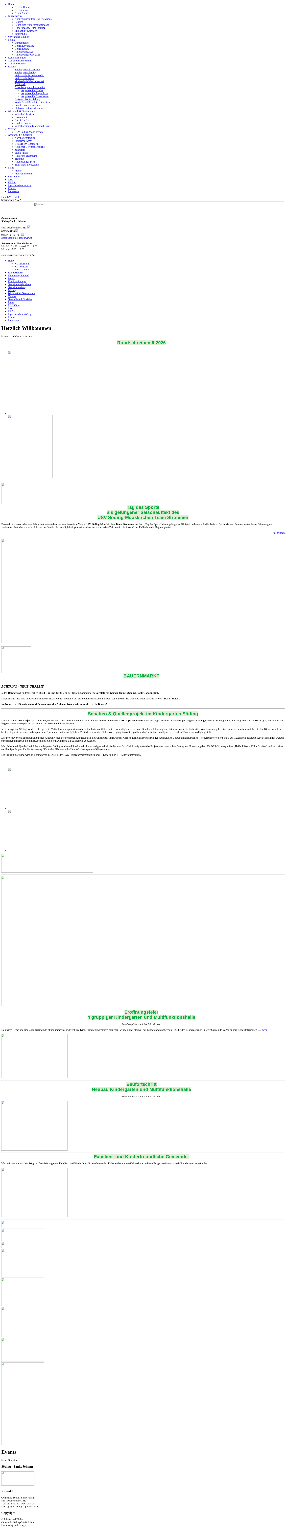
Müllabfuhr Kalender (26, 30)
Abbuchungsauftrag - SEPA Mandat (33, 19)
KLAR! (12, 182)
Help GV (6, 197)
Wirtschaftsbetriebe (24, 114)
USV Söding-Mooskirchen (29, 132)
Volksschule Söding (25, 78)
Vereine (12, 129)
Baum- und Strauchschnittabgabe (32, 24)
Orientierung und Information (30, 87)
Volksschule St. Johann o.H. (29, 75)
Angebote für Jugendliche (34, 93)
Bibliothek (20, 84)
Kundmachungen (17, 57)
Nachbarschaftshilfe (25, 137)
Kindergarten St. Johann (27, 69)
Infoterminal (21, 33)
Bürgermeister (22, 42)
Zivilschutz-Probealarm (27, 164)
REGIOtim (14, 176)
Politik (11, 39)
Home (11, 4)
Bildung (12, 66)
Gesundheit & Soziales (20, 134)
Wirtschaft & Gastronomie (21, 111)
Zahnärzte (20, 149)
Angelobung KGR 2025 (27, 54)
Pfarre (11, 167)
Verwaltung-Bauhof (18, 36)
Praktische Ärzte (23, 140)
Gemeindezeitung (17, 63)
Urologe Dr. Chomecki (27, 143)
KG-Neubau (21, 10)
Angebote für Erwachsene (34, 96)
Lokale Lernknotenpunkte (28, 105)
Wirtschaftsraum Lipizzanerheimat (32, 126)
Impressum (13, 191)
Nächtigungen (22, 120)
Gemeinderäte (22, 48)
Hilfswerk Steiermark (26, 155)
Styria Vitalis (21, 152)
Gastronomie (21, 117)
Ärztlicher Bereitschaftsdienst (30, 146)
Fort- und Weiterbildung (27, 99)
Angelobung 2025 (24, 51)
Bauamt (19, 21)
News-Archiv (22, 13)
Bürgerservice (15, 16)
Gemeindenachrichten (19, 60)
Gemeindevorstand (24, 45)
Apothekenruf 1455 (25, 161)
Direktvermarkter (23, 123)
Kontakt (12, 188)
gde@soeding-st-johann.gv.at (16, 237)
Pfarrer (18, 170)
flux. (10, 179)
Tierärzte (19, 158)
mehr (264, 1030)
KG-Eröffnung (22, 7)
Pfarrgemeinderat (23, 173)
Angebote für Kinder (32, 90)
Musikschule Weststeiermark (29, 81)
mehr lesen (279, 532)
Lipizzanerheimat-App (19, 185)
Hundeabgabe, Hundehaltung (30, 27)
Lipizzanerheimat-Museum (29, 108)
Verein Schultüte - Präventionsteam (33, 102)
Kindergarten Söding (25, 72)
